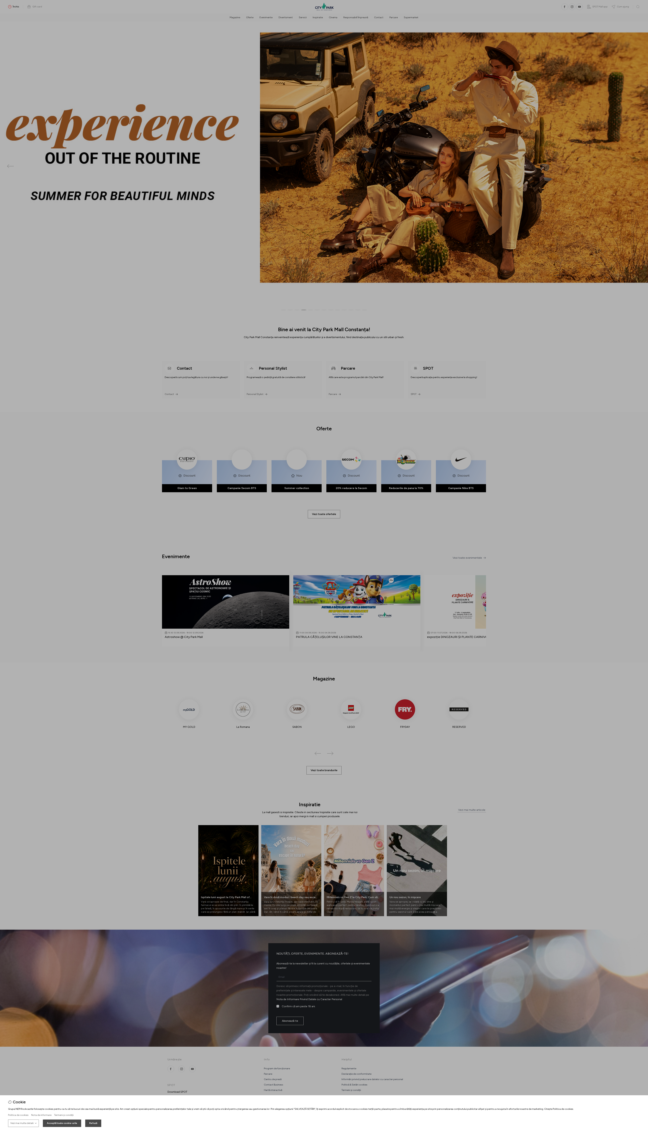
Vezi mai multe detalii (22, 1123)
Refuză (93, 1123)
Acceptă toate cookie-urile (62, 1123)
